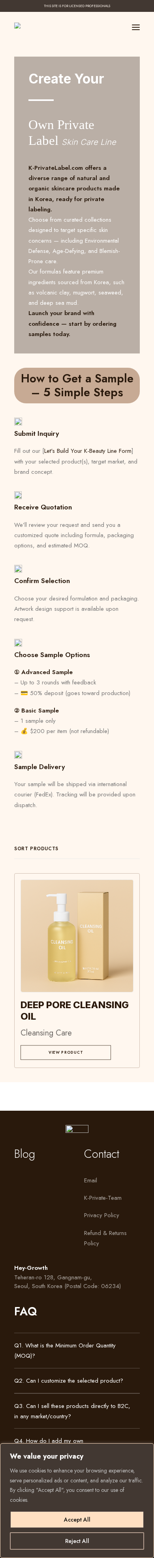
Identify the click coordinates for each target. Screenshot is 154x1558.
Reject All (77, 1541)
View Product (66, 1052)
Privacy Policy (101, 1215)
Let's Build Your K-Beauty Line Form (87, 450)
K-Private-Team (103, 1197)
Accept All (77, 1520)
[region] (77, 1500)
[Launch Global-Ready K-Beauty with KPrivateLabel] (22, 25)
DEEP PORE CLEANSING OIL (75, 1010)
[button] (136, 27)
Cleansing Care (46, 1033)
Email (90, 1180)
